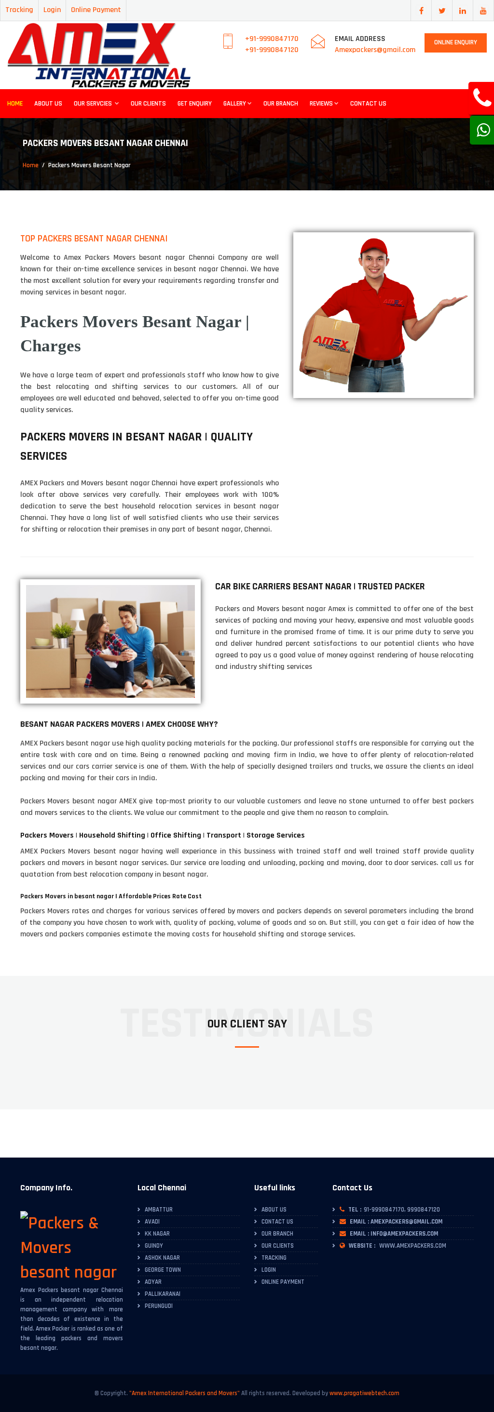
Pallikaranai (162, 1294)
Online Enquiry (455, 42)
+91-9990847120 (272, 50)
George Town (163, 1270)
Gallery (234, 103)
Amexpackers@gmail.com (375, 50)
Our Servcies (93, 103)
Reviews (321, 103)
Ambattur (159, 1209)
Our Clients (148, 103)
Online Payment (96, 10)
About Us (48, 103)
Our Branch (280, 103)
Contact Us (368, 103)
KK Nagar (157, 1234)
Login (52, 10)
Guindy (154, 1246)
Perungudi (159, 1306)
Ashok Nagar (162, 1258)
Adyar (153, 1282)
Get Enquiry (195, 103)
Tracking (19, 10)
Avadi (152, 1222)
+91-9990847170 (272, 39)
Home (15, 103)
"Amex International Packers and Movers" (184, 1393)
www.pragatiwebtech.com (364, 1393)
